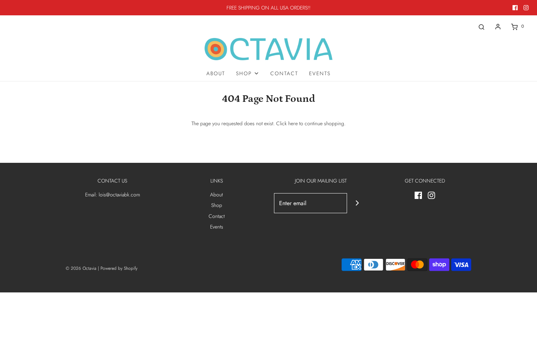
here (293, 123)
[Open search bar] (481, 26)
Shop (216, 205)
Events (320, 73)
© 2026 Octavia (81, 268)
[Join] (357, 203)
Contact (284, 73)
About (215, 73)
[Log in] (498, 26)
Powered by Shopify (118, 268)
